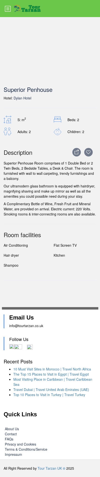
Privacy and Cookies (20, 444)
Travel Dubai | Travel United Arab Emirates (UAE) (51, 389)
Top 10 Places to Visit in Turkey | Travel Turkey (49, 394)
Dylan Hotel (22, 98)
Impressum (13, 454)
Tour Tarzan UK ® (51, 468)
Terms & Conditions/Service (26, 449)
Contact (11, 433)
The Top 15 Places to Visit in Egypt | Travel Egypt (51, 374)
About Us (12, 428)
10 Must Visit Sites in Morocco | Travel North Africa (52, 369)
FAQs (9, 439)
